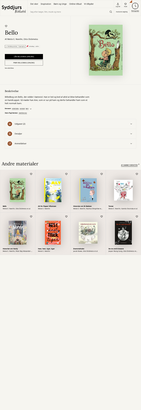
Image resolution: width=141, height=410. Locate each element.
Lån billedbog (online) (24, 56)
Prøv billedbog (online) (23, 63)
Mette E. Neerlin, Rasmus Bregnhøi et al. (87, 209)
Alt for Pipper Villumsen (47, 206)
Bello (4, 206)
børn (27, 109)
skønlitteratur (23, 113)
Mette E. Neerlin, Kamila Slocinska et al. (123, 209)
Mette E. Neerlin (14, 39)
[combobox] (71, 12)
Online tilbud (75, 4)
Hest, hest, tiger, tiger (46, 249)
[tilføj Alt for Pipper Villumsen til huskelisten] (66, 174)
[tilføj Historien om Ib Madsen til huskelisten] (101, 174)
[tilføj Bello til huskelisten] (6, 26)
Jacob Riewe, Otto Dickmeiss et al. (85, 251)
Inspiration (46, 4)
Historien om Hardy (10, 249)
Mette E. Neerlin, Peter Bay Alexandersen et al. (17, 251)
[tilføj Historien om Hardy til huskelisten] (31, 216)
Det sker (34, 4)
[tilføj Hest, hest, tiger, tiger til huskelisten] (66, 216)
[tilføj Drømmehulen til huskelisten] (101, 216)
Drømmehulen (78, 249)
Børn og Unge (60, 4)
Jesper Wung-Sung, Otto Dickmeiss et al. (122, 251)
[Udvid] (30, 109)
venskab (22, 109)
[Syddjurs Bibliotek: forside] (14, 8)
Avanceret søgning (121, 12)
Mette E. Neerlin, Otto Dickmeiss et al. (17, 209)
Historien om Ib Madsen (82, 206)
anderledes (15, 109)
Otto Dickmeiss (31, 39)
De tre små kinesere (116, 249)
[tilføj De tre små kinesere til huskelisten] (137, 216)
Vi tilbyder (89, 4)
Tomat (111, 206)
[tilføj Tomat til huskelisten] (137, 174)
